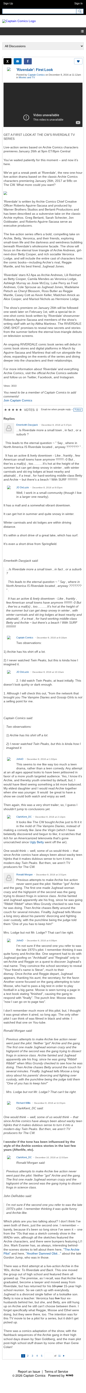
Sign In (78, 3)
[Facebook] (28, 61)
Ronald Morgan (24, 874)
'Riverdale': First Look (34, 70)
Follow (78, 409)
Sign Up (8, 3)
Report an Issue (29, 1371)
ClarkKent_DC (24, 816)
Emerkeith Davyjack (27, 424)
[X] (7, 61)
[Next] (64, 1355)
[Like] (78, 61)
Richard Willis (23, 1103)
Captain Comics (36, 74)
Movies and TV (27, 77)
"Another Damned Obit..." (43, 1253)
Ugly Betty (37, 842)
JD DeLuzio (22, 487)
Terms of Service (56, 1371)
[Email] (18, 61)
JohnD (19, 759)
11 (59, 1355)
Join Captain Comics (18, 400)
